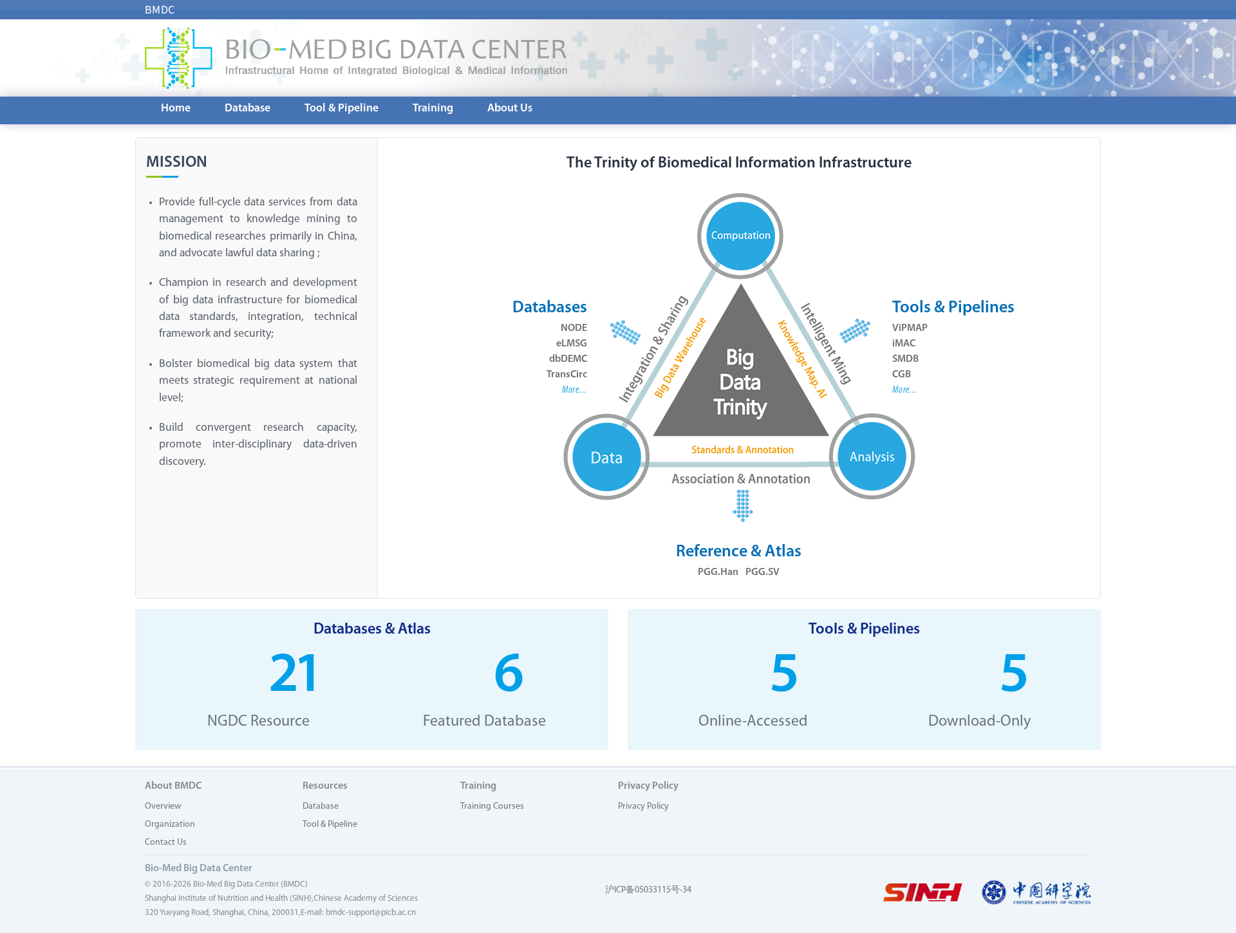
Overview (163, 806)
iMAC (903, 344)
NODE (574, 328)
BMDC (160, 10)
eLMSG (571, 344)
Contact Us (166, 842)
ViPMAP (910, 328)
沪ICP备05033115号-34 (648, 890)
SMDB (905, 359)
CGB (901, 375)
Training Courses (492, 806)
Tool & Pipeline (341, 108)
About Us (509, 108)
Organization (170, 824)
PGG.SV (762, 572)
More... (574, 390)
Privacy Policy (643, 806)
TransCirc (567, 375)
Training (433, 108)
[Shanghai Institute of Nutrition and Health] (922, 893)
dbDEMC (568, 359)
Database (247, 108)
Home (176, 108)
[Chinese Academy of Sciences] (1036, 893)
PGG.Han (718, 572)
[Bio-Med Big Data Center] (356, 58)
